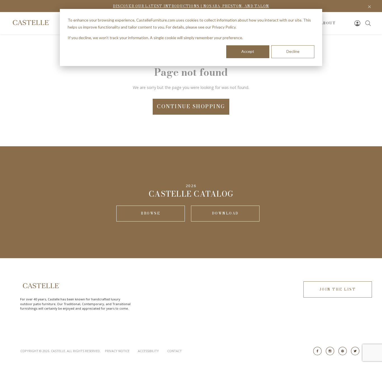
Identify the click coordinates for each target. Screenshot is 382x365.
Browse (150, 213)
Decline (293, 51)
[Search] (368, 23)
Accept (247, 51)
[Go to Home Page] (30, 22)
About (328, 23)
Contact (174, 351)
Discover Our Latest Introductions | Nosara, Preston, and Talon (191, 6)
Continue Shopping (191, 106)
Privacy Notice (117, 351)
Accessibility (148, 351)
